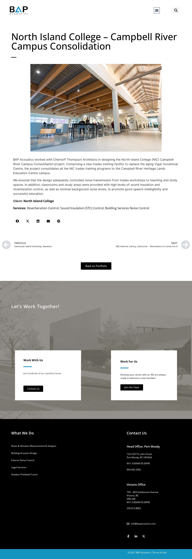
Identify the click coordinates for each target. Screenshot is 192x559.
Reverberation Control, (43, 208)
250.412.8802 (134, 508)
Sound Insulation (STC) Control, (82, 208)
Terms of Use (160, 552)
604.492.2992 (134, 469)
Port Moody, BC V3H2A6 (139, 457)
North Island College (38, 201)
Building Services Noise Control (127, 208)
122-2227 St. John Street (139, 454)
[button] (157, 10)
